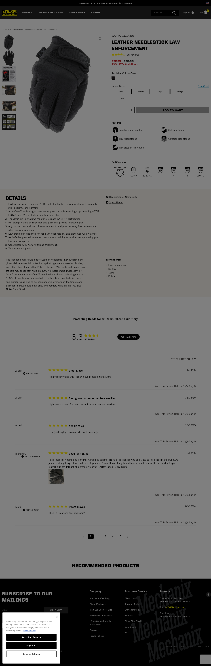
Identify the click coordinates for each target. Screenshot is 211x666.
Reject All (31, 645)
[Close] (56, 617)
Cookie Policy (29, 630)
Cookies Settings (31, 654)
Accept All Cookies (31, 637)
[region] (31, 638)
